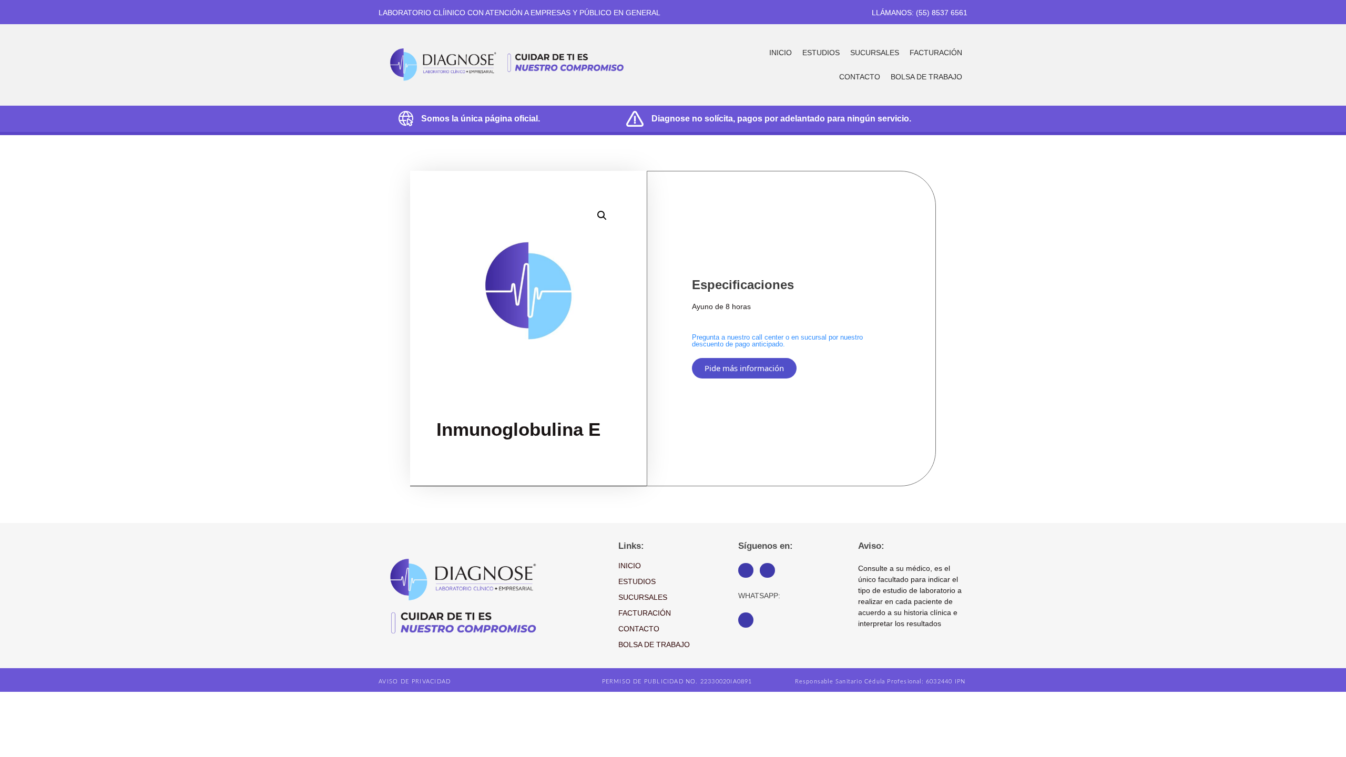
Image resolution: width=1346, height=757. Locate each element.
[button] (602, 215)
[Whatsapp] (745, 620)
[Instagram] (767, 570)
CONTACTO (859, 77)
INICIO (780, 52)
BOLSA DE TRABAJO (926, 77)
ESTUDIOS (821, 52)
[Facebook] (745, 570)
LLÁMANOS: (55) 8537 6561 (919, 12)
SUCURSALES (874, 52)
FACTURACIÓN (936, 52)
